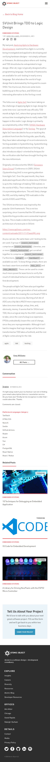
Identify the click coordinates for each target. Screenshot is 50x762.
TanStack (6, 415)
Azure (5, 437)
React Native (8, 452)
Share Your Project (25, 632)
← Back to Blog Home (13, 14)
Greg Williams (19, 355)
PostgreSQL (7, 448)
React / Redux (8, 455)
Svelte (5, 426)
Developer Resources (13, 697)
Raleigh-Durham (11, 722)
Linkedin (11, 39)
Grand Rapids (9, 718)
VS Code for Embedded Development (19, 546)
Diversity (8, 684)
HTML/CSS (7, 419)
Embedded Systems (11, 33)
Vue (4, 441)
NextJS (5, 423)
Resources (8, 688)
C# (4, 444)
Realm (5, 434)
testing (27, 343)
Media (6, 738)
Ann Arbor (8, 709)
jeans (6, 386)
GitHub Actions (9, 430)
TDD (16, 343)
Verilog (31, 128)
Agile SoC (22, 102)
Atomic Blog (9, 693)
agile (7, 343)
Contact (7, 734)
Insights (7, 675)
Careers (7, 680)
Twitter (4, 39)
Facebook (7, 39)
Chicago (7, 713)
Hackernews (15, 39)
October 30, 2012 (16, 387)
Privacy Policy (10, 742)
